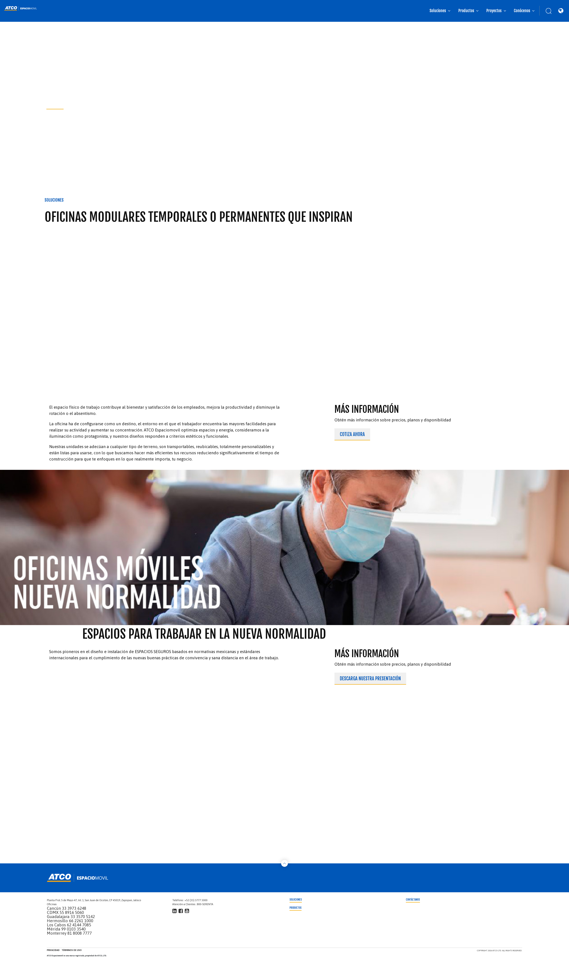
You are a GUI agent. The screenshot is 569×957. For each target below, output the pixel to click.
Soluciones (438, 10)
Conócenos (522, 10)
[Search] (545, 11)
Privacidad (53, 950)
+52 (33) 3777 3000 (196, 900)
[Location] (560, 10)
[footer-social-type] (174, 911)
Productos (466, 10)
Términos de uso (72, 950)
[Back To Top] (284, 863)
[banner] (20, 8)
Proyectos (494, 10)
